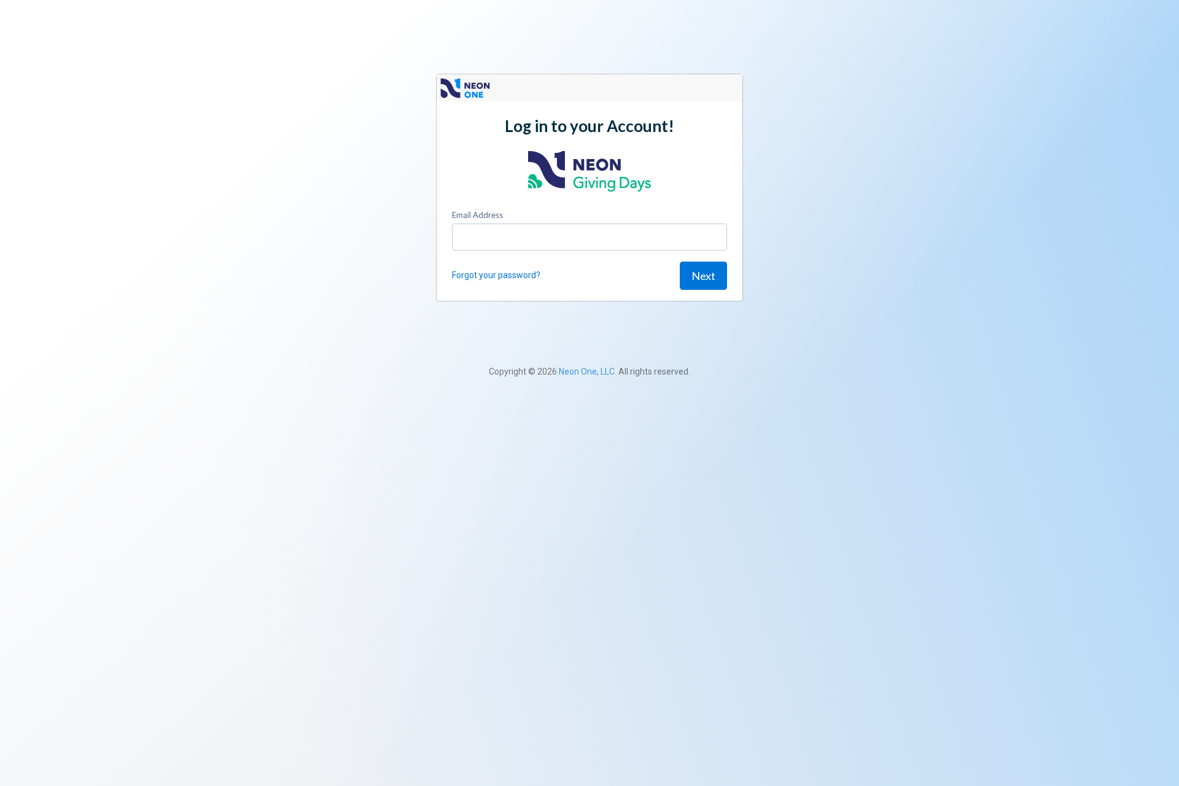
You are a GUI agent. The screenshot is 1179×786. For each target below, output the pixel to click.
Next (703, 275)
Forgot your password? (496, 275)
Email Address (477, 215)
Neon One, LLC (587, 371)
